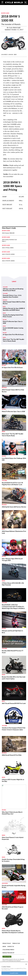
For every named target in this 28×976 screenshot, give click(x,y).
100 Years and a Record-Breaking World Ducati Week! (13, 289)
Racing (5, 319)
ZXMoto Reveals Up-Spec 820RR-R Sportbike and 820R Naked (14, 309)
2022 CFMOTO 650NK (8, 254)
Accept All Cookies (14, 973)
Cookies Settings (7, 956)
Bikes (4, 306)
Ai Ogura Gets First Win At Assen (13, 334)
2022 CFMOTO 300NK (8, 260)
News (4, 313)
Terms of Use (16, 943)
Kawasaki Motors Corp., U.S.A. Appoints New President (12, 296)
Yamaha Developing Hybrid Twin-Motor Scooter (13, 315)
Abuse (4, 946)
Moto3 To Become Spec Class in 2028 (12, 322)
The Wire (5, 287)
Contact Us (10, 946)
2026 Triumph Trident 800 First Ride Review (14, 302)
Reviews (5, 300)
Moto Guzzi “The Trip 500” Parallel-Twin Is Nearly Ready (13, 340)
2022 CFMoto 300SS (8, 247)
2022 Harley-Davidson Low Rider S (9, 240)
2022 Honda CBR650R (8, 233)
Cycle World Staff (14, 27)
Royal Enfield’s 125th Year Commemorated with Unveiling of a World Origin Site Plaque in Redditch (13, 606)
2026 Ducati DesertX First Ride (11, 755)
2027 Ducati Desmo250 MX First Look (14, 703)
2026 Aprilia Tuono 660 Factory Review (14, 507)
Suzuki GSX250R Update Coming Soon (13, 328)
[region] (14, 969)
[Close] (26, 964)
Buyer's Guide (5, 13)
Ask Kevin (5, 883)
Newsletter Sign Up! (8, 952)
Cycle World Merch (8, 949)
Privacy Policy (6, 943)
